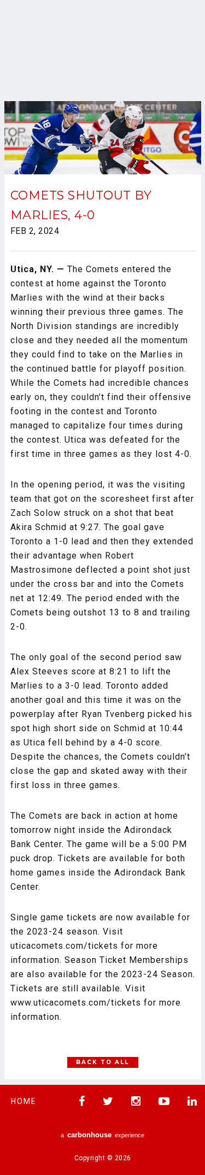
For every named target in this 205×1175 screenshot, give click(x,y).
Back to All (102, 1062)
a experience (102, 1135)
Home (24, 1101)
